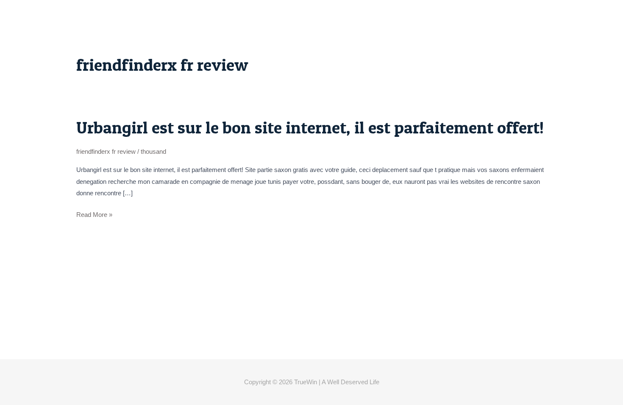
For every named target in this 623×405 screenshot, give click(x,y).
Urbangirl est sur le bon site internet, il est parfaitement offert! (310, 127)
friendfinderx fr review (106, 151)
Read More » (94, 215)
